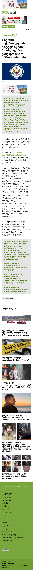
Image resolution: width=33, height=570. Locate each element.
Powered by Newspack (8, 563)
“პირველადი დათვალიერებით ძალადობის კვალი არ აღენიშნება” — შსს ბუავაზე (16, 385)
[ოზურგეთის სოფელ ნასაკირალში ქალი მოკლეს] (16, 347)
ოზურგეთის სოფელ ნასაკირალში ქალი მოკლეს (15, 358)
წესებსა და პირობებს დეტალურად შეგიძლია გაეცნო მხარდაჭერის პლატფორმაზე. (16, 289)
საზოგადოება (6, 500)
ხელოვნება (6, 509)
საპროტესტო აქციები (9, 529)
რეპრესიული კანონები (9, 535)
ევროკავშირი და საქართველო (12, 537)
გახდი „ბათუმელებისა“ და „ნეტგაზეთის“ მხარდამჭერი (15, 278)
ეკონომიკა (5, 503)
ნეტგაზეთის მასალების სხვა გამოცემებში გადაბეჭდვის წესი (14, 566)
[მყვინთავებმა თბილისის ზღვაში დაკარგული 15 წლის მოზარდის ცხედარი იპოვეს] (16, 320)
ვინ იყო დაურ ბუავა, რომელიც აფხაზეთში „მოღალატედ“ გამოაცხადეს (16, 417)
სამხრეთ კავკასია (8, 512)
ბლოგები (5, 515)
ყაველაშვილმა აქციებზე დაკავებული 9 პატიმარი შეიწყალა (14, 476)
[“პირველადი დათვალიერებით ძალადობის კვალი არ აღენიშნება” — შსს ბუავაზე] (16, 372)
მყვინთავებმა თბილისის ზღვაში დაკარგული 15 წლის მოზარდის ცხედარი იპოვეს (16, 332)
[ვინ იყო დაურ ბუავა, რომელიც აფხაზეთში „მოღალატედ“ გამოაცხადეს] (16, 403)
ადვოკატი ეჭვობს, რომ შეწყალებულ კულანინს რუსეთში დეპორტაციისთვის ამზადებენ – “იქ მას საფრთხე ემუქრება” (16, 446)
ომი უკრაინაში (7, 532)
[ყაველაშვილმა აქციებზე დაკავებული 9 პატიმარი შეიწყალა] (16, 463)
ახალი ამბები (10, 35)
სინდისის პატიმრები (9, 526)
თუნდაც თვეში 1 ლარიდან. (14, 283)
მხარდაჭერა (8, 27)
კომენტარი (5, 506)
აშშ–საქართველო (7, 298)
